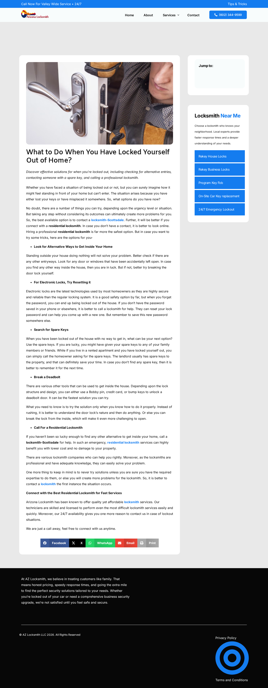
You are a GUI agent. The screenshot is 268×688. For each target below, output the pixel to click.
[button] (54, 543)
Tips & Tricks (237, 4)
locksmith (48, 484)
